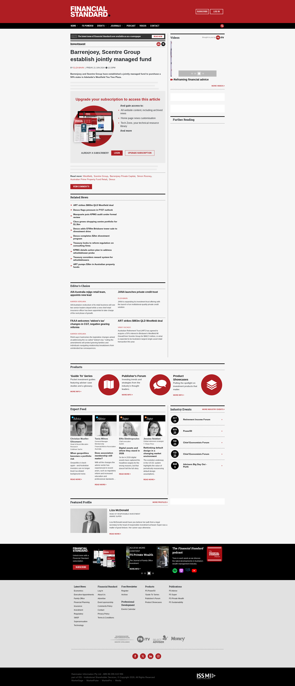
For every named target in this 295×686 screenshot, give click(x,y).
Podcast (131, 25)
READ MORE (75, 479)
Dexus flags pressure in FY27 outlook (93, 210)
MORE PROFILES (160, 502)
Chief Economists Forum (196, 442)
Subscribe (202, 11)
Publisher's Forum (134, 376)
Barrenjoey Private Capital (122, 176)
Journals (115, 25)
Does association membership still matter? (104, 456)
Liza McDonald (119, 510)
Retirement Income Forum (196, 419)
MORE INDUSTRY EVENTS (212, 409)
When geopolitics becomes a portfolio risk (80, 456)
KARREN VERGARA (78, 301)
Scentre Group (101, 176)
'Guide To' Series (81, 376)
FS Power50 (87, 25)
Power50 (187, 431)
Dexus (112, 179)
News (73, 25)
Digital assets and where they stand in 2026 (129, 451)
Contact (154, 25)
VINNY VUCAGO (124, 327)
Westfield (87, 176)
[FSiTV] (220, 37)
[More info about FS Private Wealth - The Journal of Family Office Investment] (161, 557)
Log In (216, 11)
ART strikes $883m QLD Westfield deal (93, 205)
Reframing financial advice (191, 79)
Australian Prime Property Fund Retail (88, 179)
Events (101, 25)
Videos (143, 25)
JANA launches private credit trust (138, 292)
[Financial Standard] (90, 11)
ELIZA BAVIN (78, 68)
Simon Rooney (144, 176)
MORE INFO (75, 391)
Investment (77, 44)
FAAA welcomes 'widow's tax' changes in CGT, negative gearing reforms (90, 324)
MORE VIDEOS (217, 86)
